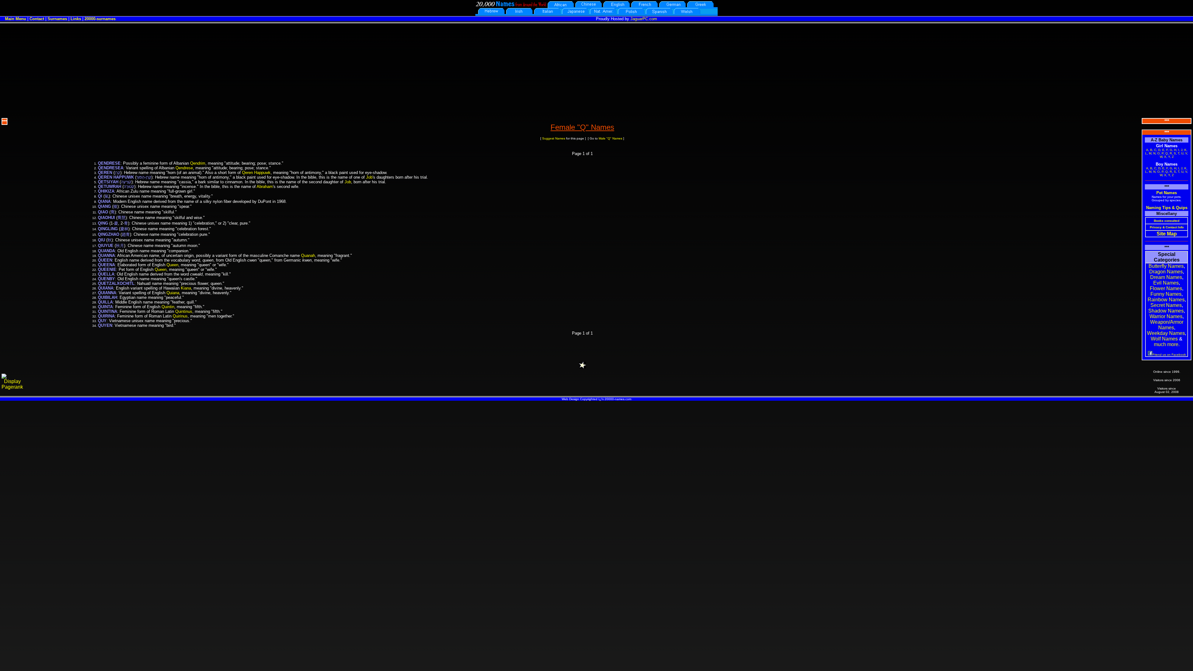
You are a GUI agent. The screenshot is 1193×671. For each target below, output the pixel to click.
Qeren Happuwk (256, 172)
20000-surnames (100, 18)
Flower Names (1166, 288)
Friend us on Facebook (1169, 354)
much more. (1167, 344)
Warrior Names (1166, 316)
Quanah (308, 255)
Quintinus (183, 311)
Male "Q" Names (610, 138)
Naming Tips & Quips (1166, 207)
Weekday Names (1166, 333)
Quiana (173, 292)
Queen (172, 264)
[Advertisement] (596, 69)
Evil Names (1166, 282)
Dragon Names (1166, 271)
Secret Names (1166, 305)
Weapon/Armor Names (1166, 324)
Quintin (168, 306)
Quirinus (180, 316)
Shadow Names (1166, 310)
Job (369, 177)
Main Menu (15, 18)
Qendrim (197, 163)
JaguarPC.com (643, 18)
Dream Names (1166, 277)
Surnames (57, 18)
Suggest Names (553, 138)
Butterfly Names (1166, 266)
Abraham (265, 186)
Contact (37, 18)
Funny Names (1166, 294)
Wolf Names (1164, 338)
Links (76, 18)
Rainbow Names (1166, 299)
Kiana (186, 288)
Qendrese (184, 168)
